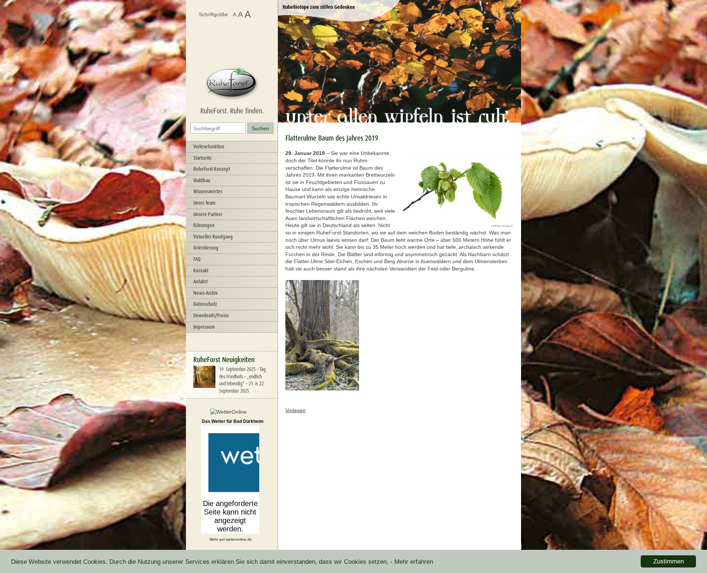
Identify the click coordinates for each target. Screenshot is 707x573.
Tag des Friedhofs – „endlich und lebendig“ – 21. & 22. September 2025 (242, 380)
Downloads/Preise (211, 315)
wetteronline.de (239, 539)
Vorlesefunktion (208, 146)
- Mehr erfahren (411, 561)
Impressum (204, 326)
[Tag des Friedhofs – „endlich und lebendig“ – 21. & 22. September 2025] (204, 386)
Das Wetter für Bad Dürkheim (233, 421)
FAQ (197, 259)
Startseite (202, 158)
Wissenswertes (207, 191)
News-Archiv (205, 293)
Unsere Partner (207, 214)
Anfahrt (200, 281)
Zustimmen (668, 561)
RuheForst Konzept (211, 169)
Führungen (204, 225)
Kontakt (200, 270)
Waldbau (201, 180)
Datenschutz (205, 304)
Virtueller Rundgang (213, 236)
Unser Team (204, 202)
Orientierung (205, 247)
